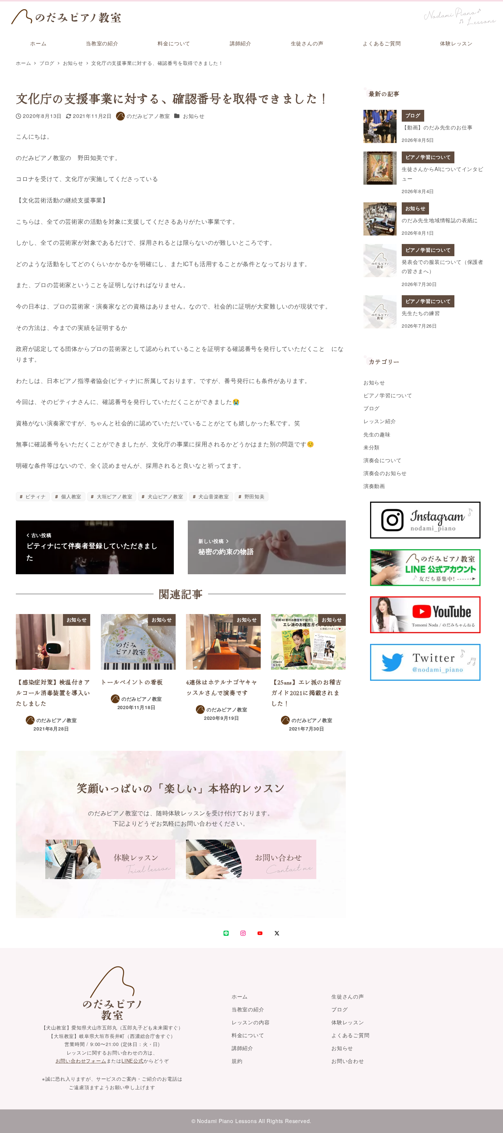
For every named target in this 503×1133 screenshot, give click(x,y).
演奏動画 (374, 485)
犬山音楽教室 (213, 496)
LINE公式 (133, 1060)
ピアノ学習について (387, 395)
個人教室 (70, 496)
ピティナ (35, 496)
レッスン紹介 (379, 421)
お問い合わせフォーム (81, 1060)
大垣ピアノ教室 (113, 496)
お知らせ (194, 115)
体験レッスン (347, 1022)
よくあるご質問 (350, 1035)
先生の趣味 (377, 434)
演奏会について (382, 460)
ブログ (371, 408)
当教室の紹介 (248, 1009)
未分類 (371, 447)
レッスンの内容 (251, 1022)
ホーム (240, 996)
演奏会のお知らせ (385, 473)
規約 (237, 1060)
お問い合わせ (347, 1060)
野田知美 (254, 496)
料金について (248, 1035)
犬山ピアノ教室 (164, 496)
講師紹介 (242, 1048)
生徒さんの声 (347, 996)
